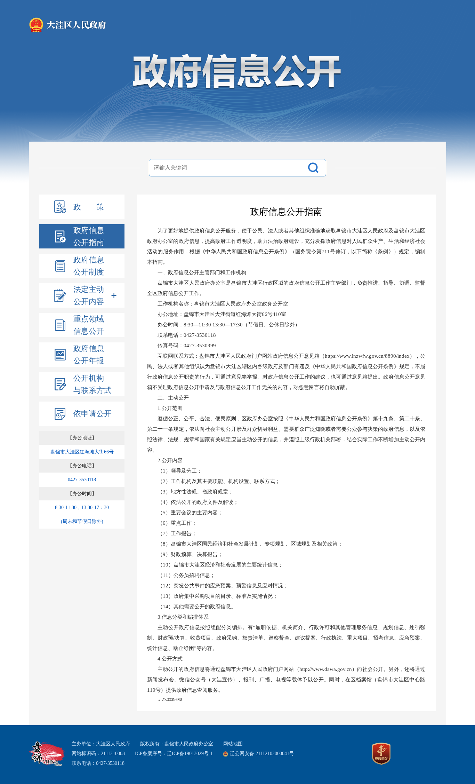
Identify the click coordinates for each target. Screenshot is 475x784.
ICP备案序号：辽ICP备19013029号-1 (174, 753)
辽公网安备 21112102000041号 (262, 753)
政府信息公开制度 (88, 265)
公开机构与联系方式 (92, 384)
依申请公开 (92, 413)
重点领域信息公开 (88, 325)
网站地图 (233, 743)
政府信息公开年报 (88, 354)
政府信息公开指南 (88, 236)
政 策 (88, 207)
